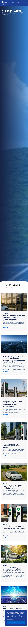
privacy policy (10, 619)
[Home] (4, 3)
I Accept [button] (16, 622)
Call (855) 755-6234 (15, 2)
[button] (14, 287)
